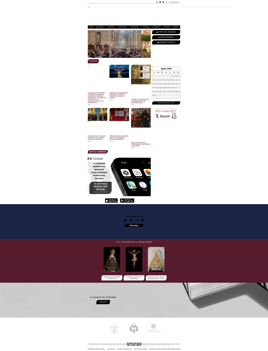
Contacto (175, 27)
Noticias (166, 27)
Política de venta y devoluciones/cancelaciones (164, 349)
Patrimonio (134, 27)
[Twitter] (163, 2)
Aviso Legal (110, 349)
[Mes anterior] (154, 68)
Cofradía (146, 27)
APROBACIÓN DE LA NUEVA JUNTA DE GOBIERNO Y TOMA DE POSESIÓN (118, 137)
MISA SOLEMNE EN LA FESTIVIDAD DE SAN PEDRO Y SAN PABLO (140, 144)
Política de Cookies (140, 349)
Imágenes (111, 27)
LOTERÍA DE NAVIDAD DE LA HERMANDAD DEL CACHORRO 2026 (140, 101)
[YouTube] (160, 2)
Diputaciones (122, 27)
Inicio (91, 27)
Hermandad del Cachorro (96, 349)
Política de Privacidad (124, 349)
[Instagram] (157, 2)
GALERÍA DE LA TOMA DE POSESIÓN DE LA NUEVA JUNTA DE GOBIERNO (96, 137)
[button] (89, 44)
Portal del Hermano (175, 2)
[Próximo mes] (178, 68)
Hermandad (100, 27)
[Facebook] (166, 2)
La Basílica (156, 27)
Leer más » (89, 104)
